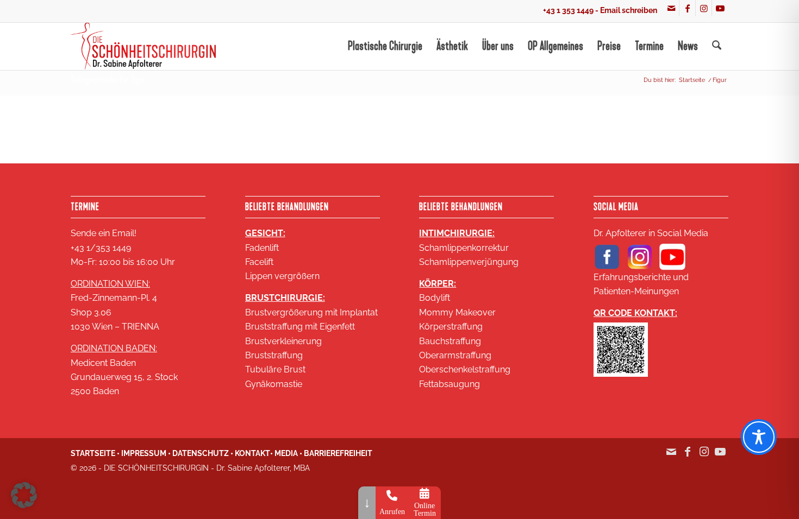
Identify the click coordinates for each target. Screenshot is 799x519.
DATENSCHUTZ (200, 453)
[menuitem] (385, 46)
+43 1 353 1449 (568, 10)
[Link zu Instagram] (703, 8)
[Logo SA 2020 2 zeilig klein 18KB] (143, 46)
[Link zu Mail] (671, 8)
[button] (24, 495)
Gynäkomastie (273, 384)
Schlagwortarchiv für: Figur (108, 79)
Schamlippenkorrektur (464, 248)
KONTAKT (252, 453)
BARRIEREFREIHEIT (338, 453)
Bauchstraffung (450, 341)
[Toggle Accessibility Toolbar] (759, 437)
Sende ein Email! (103, 233)
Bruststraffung (274, 355)
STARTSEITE (93, 453)
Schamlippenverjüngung (469, 262)
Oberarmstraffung (455, 355)
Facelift (259, 262)
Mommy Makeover (457, 312)
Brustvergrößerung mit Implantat (311, 312)
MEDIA (286, 453)
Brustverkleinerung (283, 341)
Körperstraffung (451, 326)
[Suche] (716, 46)
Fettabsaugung (449, 384)
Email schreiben (628, 10)
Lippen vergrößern (282, 276)
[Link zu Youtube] (720, 8)
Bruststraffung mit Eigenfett (300, 326)
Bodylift (434, 298)
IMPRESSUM (143, 453)
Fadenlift (262, 248)
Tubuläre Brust (275, 369)
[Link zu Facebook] (687, 8)
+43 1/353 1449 (101, 248)
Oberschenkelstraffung (464, 369)
